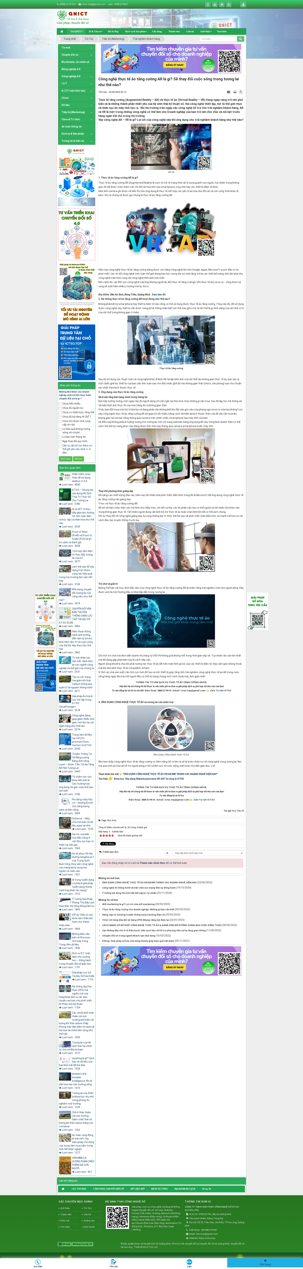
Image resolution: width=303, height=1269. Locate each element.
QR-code (66, 1244)
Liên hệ (190, 31)
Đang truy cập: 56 (83, 1244)
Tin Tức (88, 1208)
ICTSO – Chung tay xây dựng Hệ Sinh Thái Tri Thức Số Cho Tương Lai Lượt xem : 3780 (77, 496)
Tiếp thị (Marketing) (73, 112)
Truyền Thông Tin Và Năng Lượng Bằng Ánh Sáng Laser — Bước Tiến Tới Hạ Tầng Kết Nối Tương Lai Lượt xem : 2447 (76, 763)
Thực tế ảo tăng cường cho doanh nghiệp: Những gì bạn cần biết (138, 909)
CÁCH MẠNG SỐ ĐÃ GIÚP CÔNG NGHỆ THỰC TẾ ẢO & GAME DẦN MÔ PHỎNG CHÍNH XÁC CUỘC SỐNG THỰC (161, 925)
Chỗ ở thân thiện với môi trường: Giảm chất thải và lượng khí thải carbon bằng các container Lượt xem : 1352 (76, 1121)
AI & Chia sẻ (95, 31)
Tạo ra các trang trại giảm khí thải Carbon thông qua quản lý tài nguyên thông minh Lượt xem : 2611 (75, 684)
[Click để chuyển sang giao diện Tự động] (62, 1257)
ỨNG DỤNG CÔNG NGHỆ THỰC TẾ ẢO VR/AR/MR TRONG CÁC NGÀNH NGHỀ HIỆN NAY (149, 882)
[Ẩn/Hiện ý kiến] (167, 853)
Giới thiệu (205, 31)
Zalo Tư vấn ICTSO (220, 690)
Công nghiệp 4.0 (71, 76)
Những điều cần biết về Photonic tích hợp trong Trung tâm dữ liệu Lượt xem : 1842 (74, 941)
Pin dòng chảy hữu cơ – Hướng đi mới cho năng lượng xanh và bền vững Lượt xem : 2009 (76, 806)
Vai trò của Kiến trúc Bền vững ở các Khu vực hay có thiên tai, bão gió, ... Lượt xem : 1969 (76, 841)
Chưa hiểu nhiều (71, 403)
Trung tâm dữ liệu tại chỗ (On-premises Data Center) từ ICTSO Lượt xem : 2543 (77, 741)
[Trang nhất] (62, 31)
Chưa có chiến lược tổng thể (78, 412)
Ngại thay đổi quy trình (74, 441)
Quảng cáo (89, 1220)
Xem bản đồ (159, 294)
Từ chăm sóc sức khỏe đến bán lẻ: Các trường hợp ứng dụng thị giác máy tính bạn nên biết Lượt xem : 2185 (76, 785)
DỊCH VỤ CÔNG (159, 1188)
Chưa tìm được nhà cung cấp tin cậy (76, 423)
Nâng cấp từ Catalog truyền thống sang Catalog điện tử (133, 914)
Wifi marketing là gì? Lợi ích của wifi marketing (128, 904)
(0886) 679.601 (67, 4)
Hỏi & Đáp (113, 31)
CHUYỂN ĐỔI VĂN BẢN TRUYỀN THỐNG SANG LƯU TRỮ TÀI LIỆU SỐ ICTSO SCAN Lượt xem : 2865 (75, 617)
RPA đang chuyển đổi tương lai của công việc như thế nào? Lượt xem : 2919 (75, 596)
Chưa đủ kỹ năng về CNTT (76, 416)
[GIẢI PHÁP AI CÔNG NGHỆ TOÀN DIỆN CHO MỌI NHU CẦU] (76, 292)
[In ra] (235, 91)
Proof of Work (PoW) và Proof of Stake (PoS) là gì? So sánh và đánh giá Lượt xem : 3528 (75, 538)
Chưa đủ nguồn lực (72, 408)
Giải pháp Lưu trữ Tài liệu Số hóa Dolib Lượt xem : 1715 (83, 976)
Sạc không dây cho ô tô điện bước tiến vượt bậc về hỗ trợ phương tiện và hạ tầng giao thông (154, 930)
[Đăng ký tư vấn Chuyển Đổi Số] (171, 58)
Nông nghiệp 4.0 (71, 69)
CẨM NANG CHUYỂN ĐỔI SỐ (108, 1188)
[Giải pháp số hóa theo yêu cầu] (257, 611)
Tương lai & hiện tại (73, 140)
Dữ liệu (66, 105)
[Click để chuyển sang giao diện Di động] (69, 1257)
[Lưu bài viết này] (241, 91)
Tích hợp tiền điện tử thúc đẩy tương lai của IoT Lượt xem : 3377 (77, 556)
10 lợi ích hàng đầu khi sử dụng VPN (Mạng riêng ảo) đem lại (135, 920)
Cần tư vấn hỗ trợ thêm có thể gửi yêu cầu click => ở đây (77, 449)
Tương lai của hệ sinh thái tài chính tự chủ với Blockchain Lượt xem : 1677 (75, 1047)
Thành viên (174, 31)
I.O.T (64, 83)
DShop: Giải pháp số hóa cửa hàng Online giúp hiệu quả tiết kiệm (138, 941)
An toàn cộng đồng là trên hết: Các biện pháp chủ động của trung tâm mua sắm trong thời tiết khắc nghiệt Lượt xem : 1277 (76, 1144)
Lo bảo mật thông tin (74, 436)
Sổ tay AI (206, 1188)
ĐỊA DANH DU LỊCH (184, 1188)
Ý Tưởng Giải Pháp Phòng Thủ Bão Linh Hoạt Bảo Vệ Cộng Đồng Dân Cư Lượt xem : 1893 (76, 904)
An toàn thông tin (72, 126)
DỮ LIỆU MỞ (137, 1188)
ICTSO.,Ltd (152, 1247)
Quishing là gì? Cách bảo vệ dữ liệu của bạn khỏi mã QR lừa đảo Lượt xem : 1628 (76, 1063)
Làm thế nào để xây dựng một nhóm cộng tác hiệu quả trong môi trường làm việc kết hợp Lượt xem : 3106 (76, 575)
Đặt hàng (265, 1264)
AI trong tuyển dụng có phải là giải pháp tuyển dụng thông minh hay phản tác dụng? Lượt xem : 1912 (76, 886)
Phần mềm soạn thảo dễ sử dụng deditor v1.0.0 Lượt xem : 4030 (76, 479)
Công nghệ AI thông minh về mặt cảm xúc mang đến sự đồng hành (139, 887)
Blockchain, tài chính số (75, 62)
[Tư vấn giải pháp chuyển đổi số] (76, 234)
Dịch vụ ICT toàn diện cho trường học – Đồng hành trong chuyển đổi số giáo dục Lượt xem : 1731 (75, 960)
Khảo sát (64, 1220)
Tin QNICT (76, 31)
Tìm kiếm (222, 31)
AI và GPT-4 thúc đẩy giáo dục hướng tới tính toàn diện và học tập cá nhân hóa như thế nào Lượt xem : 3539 (76, 518)
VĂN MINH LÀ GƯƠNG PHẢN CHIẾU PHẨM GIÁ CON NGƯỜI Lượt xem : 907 (83, 1164)
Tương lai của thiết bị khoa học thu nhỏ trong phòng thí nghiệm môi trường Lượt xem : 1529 (76, 1100)
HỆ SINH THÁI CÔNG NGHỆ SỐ (125, 1201)
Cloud (65, 97)
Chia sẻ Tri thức (71, 119)
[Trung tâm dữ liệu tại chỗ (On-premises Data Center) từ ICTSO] (76, 352)
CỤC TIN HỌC (79, 1188)
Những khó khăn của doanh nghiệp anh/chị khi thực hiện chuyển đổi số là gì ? (75, 395)
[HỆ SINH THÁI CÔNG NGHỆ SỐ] (117, 1217)
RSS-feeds (89, 1227)
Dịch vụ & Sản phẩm (135, 31)
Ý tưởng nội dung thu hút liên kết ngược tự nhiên (129, 893)
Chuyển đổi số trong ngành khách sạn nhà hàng (128, 935)
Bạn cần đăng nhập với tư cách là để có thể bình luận (144, 863)
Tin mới (66, 47)
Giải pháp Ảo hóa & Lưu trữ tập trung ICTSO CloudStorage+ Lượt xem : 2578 (76, 703)
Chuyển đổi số (70, 54)
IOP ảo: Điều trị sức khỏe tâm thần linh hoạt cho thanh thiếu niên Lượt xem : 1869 (76, 921)
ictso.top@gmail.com (93, 4)
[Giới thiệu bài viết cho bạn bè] (229, 91)
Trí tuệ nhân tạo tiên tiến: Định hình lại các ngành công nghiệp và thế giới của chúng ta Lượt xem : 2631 (76, 664)
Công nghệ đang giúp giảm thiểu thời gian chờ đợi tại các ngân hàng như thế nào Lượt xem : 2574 (76, 722)
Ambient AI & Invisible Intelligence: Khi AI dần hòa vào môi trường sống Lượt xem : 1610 (75, 1080)
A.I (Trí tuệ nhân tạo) (73, 90)
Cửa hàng (157, 31)
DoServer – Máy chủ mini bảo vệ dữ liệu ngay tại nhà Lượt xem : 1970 (82, 823)
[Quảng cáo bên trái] (76, 176)
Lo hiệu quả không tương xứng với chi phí (76, 431)
